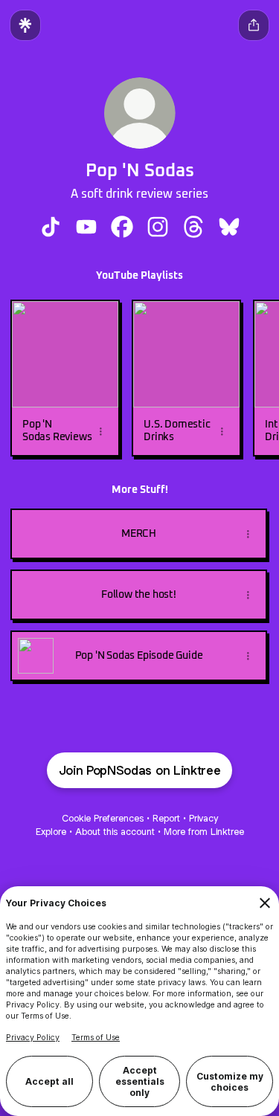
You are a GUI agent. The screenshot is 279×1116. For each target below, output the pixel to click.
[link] (50, 227)
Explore (51, 831)
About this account (115, 831)
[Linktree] (25, 25)
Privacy (203, 818)
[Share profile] (254, 25)
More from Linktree (204, 831)
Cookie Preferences (103, 818)
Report (166, 818)
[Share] (100, 431)
